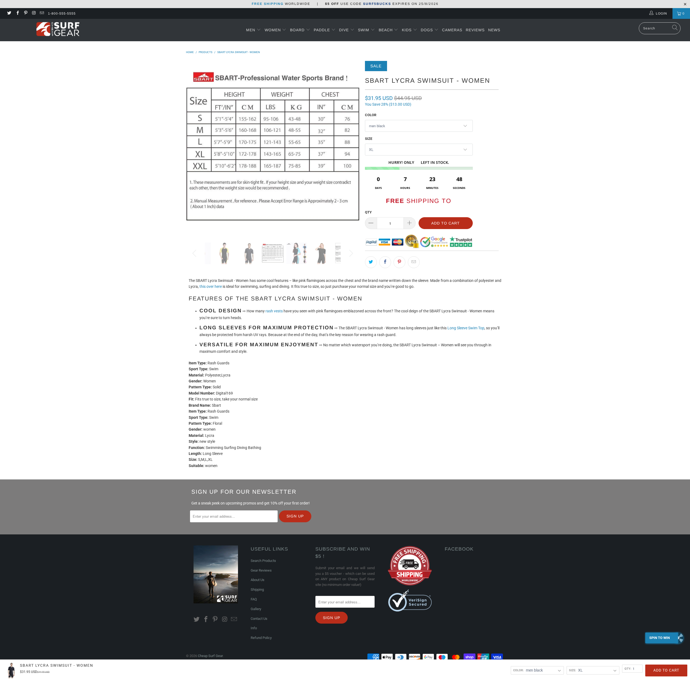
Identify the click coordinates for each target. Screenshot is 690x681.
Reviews (475, 30)
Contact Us (259, 619)
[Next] (350, 147)
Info (254, 628)
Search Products (263, 561)
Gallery (256, 609)
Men (250, 30)
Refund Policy (261, 638)
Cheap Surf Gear (210, 656)
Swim (364, 30)
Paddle (322, 30)
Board (297, 30)
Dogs (427, 30)
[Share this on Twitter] (371, 262)
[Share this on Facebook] (385, 262)
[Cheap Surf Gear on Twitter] (9, 13)
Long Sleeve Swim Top (465, 328)
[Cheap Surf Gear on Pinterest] (25, 13)
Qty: (628, 668)
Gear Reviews (261, 570)
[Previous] (195, 147)
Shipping (257, 589)
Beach (386, 30)
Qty (368, 212)
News (494, 30)
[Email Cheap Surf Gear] (41, 13)
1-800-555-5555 (62, 13)
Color (370, 115)
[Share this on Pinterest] (399, 262)
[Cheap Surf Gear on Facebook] (17, 13)
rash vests (274, 311)
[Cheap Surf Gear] (58, 30)
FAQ (254, 599)
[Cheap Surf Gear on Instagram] (33, 13)
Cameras (452, 30)
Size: (572, 670)
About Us (257, 580)
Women (273, 30)
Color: (518, 670)
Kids (407, 30)
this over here (210, 286)
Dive (344, 30)
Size (368, 139)
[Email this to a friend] (414, 262)
